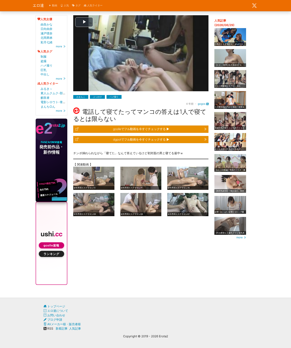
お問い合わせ (56, 315)
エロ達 (38, 5)
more (59, 46)
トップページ (56, 306)
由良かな (46, 24)
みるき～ (46, 89)
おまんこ (80, 96)
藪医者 (45, 98)
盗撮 (44, 61)
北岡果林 (46, 38)
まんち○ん (48, 106)
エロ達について (57, 311)
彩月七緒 (46, 42)
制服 (44, 56)
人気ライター (94, 5)
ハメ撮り (46, 65)
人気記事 (75, 328)
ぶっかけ (97, 96)
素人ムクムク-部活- (54, 93)
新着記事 (62, 328)
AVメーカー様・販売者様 (64, 324)
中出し (45, 74)
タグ (78, 5)
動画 (54, 5)
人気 (66, 5)
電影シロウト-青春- (54, 102)
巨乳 (44, 70)
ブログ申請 (54, 319)
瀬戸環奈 (46, 33)
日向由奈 (46, 29)
